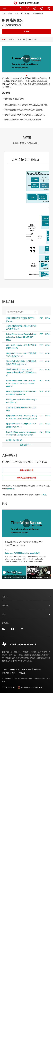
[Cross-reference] (27, 8)
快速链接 (5, 605)
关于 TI (4, 597)
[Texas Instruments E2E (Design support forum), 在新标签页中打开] (12, 630)
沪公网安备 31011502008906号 (32, 687)
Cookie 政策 (14, 669)
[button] (4, 8)
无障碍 (4, 669)
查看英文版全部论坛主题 (26, 478)
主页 (3, 14)
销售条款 (37, 669)
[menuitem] (21, 8)
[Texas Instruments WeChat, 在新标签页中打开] (3, 630)
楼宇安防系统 (38, 14)
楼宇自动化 (25, 14)
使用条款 (10, 489)
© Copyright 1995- (11, 678)
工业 (16, 14)
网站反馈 (21, 673)
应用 (10, 14)
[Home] (26, 3)
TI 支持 (43, 495)
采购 (3, 614)
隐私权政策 (26, 669)
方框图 (26, 31)
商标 (13, 673)
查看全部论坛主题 (26, 470)
